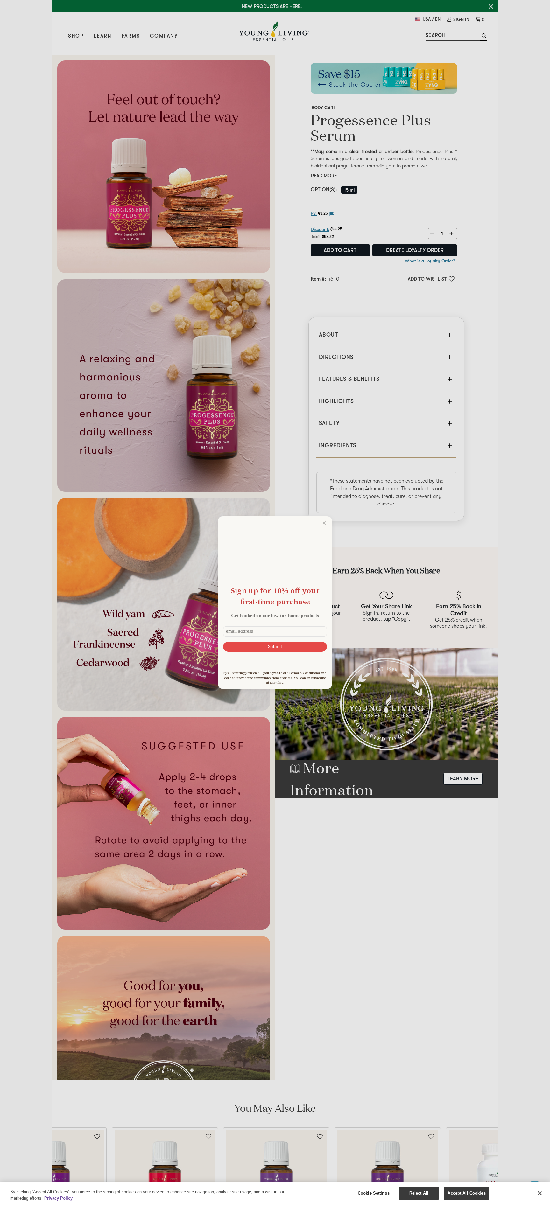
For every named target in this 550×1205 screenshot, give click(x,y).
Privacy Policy (58, 1198)
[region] (275, 1193)
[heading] (275, 596)
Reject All (418, 1193)
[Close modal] (324, 523)
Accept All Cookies (466, 1193)
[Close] (540, 1193)
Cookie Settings (374, 1193)
